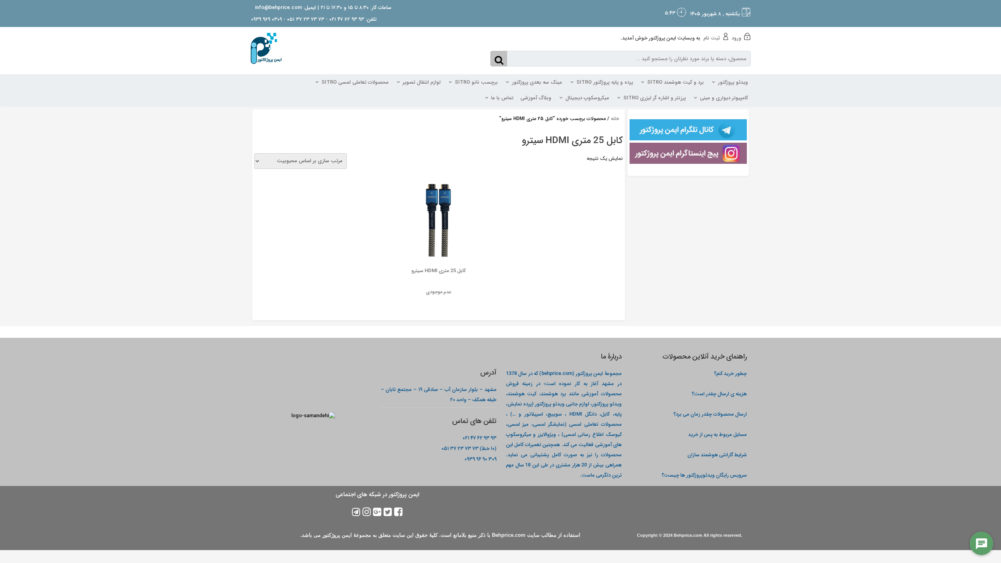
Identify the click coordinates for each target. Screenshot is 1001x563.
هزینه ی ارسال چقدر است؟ (719, 393)
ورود (736, 38)
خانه (615, 118)
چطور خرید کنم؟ (730, 373)
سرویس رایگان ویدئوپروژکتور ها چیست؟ (704, 475)
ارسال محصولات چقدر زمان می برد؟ (709, 414)
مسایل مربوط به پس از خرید (717, 434)
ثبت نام (711, 38)
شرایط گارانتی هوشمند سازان (717, 454)
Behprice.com (688, 535)
